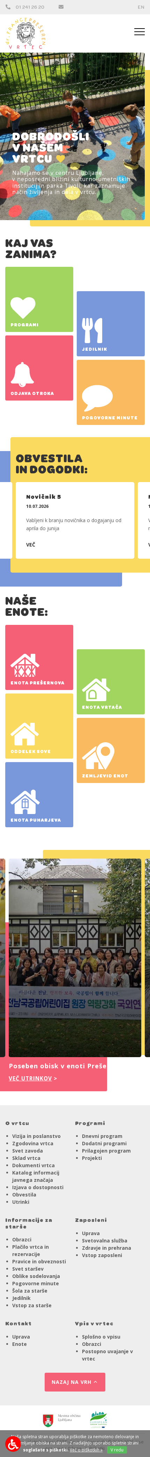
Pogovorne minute (35, 1283)
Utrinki (20, 1202)
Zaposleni (91, 1219)
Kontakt (18, 1322)
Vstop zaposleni (102, 1255)
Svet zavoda (27, 1150)
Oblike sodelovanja (36, 1276)
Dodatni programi (104, 1143)
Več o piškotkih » (86, 1450)
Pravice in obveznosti (39, 1261)
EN (141, 7)
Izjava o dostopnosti (37, 1187)
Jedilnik (21, 1298)
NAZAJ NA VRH (71, 1382)
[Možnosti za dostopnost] (13, 1444)
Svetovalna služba (104, 1240)
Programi (90, 1122)
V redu (117, 1450)
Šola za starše (29, 1290)
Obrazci (21, 1239)
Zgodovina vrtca (32, 1143)
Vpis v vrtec (94, 1322)
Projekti (92, 1158)
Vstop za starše (32, 1305)
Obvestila (24, 1194)
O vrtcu (17, 1122)
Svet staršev (28, 1268)
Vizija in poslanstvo (36, 1136)
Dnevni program (102, 1136)
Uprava (91, 1233)
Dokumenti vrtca (33, 1165)
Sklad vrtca (26, 1158)
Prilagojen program (106, 1150)
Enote (19, 1344)
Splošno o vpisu (101, 1336)
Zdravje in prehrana (106, 1248)
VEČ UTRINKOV (30, 1078)
